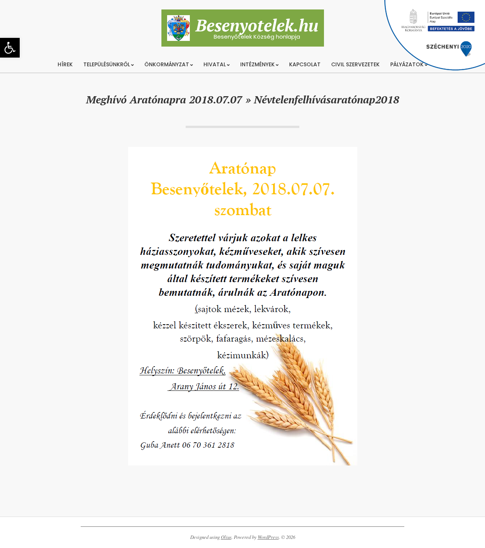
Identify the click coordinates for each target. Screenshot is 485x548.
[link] (10, 48)
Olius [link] (226, 537)
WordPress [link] (268, 537)
